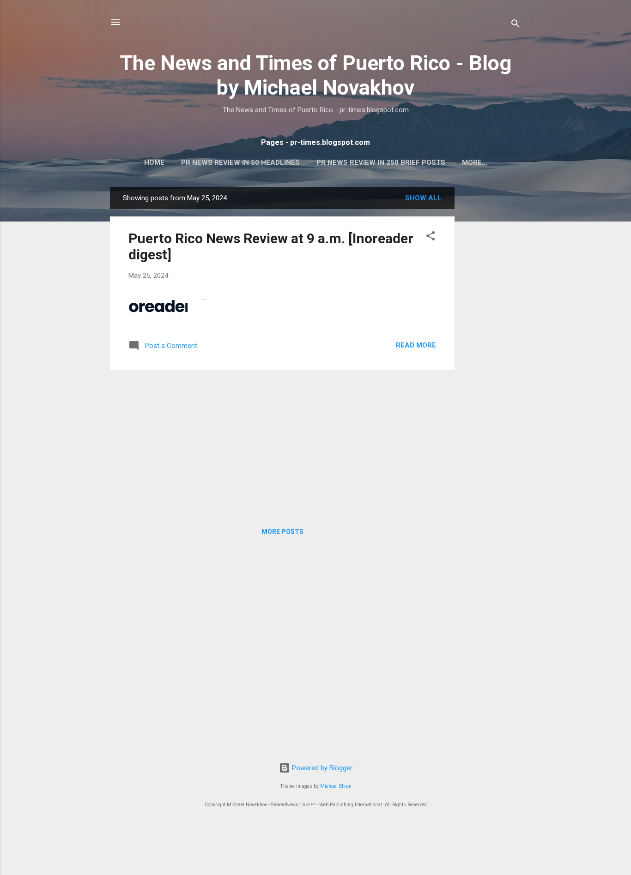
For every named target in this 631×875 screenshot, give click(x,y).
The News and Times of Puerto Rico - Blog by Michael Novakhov (315, 75)
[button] (430, 237)
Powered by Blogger (321, 768)
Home (154, 162)
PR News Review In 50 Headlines (240, 162)
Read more (416, 345)
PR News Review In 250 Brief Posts (380, 162)
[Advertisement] (491, 325)
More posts (282, 531)
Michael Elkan (336, 786)
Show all (423, 198)
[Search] (515, 25)
